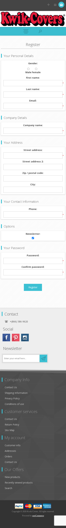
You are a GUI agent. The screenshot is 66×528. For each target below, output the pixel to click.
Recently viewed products (19, 482)
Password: (33, 255)
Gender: (33, 63)
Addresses (10, 450)
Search (8, 488)
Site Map (9, 430)
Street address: (33, 150)
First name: (33, 77)
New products (12, 477)
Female (36, 72)
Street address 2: (33, 161)
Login (55, 5)
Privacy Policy (12, 398)
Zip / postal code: (32, 173)
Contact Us (11, 387)
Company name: (33, 125)
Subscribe (43, 358)
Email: (33, 100)
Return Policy (12, 424)
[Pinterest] (15, 337)
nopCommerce (38, 516)
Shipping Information (16, 392)
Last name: (33, 89)
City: (33, 184)
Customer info (12, 445)
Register (48, 5)
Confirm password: (32, 267)
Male (28, 72)
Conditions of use (14, 404)
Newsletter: (33, 234)
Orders (8, 456)
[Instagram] (25, 337)
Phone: (33, 209)
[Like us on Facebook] (6, 337)
